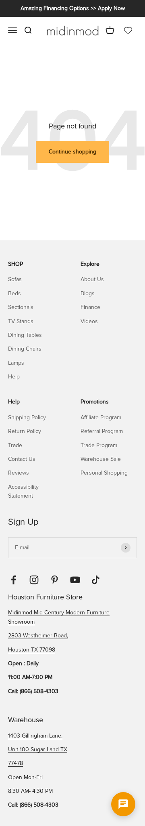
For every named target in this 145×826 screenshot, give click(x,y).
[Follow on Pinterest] (54, 579)
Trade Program (99, 445)
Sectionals (20, 307)
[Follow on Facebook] (13, 579)
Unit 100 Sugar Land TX (37, 749)
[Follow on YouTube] (75, 579)
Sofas (15, 279)
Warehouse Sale (101, 459)
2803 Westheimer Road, (38, 635)
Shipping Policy (27, 417)
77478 (15, 763)
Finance (90, 307)
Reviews (18, 472)
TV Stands (20, 321)
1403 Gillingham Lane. (35, 735)
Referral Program (102, 431)
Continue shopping (72, 151)
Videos (89, 321)
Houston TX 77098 (31, 649)
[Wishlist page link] (128, 31)
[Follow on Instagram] (34, 579)
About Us (92, 279)
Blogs (88, 293)
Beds (14, 293)
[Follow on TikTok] (95, 579)
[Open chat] (123, 804)
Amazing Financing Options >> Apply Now (73, 8)
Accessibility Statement (23, 491)
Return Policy (24, 431)
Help (14, 376)
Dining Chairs (24, 348)
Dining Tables (25, 335)
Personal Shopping (104, 472)
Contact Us (21, 459)
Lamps (16, 362)
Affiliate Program (101, 417)
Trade (15, 445)
